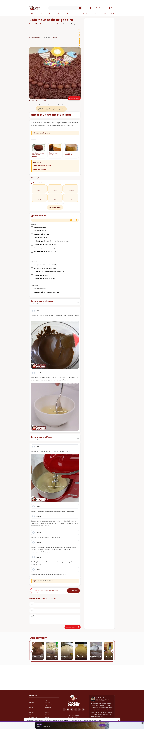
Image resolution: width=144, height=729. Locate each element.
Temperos (47, 702)
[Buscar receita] (80, 8)
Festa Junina (48, 715)
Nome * (32, 603)
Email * (32, 609)
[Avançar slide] (113, 651)
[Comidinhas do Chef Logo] (74, 700)
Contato (77, 715)
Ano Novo (47, 712)
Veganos (47, 700)
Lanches (31, 712)
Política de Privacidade (73, 717)
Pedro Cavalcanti (35, 37)
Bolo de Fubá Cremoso (39, 169)
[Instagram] (64, 709)
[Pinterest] (71, 709)
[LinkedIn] (79, 709)
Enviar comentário (71, 627)
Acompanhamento (33, 700)
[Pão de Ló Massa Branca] (55, 147)
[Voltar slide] (31, 651)
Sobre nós (71, 715)
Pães (87, 13)
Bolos (50, 13)
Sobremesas (48, 707)
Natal (96, 13)
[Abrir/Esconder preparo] (78, 302)
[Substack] (83, 709)
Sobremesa (49, 24)
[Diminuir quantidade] (71, 220)
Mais (105, 13)
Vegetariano (57, 24)
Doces (68, 13)
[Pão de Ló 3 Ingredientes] (71, 147)
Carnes (60, 13)
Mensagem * (33, 615)
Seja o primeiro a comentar (39, 100)
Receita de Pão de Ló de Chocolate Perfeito (38, 154)
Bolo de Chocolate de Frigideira (42, 165)
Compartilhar (74, 590)
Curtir (35, 590)
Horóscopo (114, 13)
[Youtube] (75, 709)
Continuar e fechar (111, 721)
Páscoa (47, 717)
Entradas (31, 702)
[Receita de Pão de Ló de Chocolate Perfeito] (38, 147)
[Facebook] (68, 709)
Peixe (32, 13)
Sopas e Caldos (49, 705)
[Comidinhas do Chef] (34, 9)
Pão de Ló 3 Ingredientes (68, 154)
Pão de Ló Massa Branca (53, 154)
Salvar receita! (75, 98)
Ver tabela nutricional (55, 207)
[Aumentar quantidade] (76, 220)
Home (31, 24)
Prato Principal (33, 717)
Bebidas (42, 13)
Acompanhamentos (79, 13)
